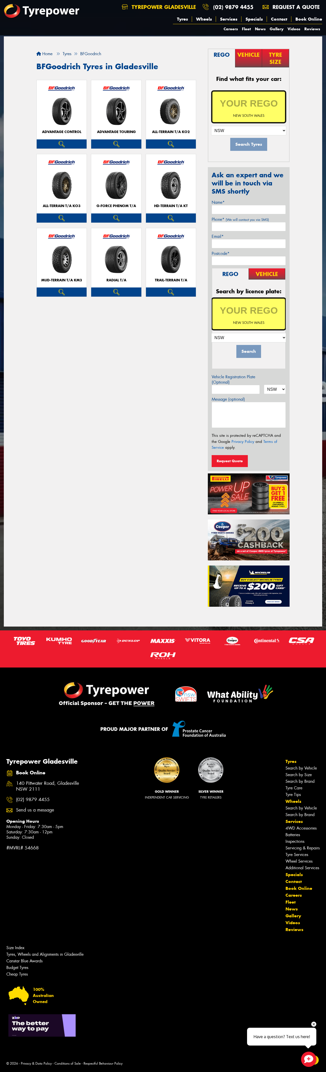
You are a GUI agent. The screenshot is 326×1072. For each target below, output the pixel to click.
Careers (231, 28)
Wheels (204, 19)
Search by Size (299, 774)
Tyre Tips (293, 794)
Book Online (308, 19)
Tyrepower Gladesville (163, 7)
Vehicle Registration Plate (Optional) (233, 379)
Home (46, 53)
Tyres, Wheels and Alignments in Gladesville (45, 954)
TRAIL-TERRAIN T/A (171, 280)
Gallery (276, 28)
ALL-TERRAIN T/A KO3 (61, 206)
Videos (294, 28)
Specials (254, 19)
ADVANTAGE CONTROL (61, 132)
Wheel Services (299, 861)
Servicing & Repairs (303, 848)
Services (228, 19)
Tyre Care (294, 788)
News (260, 28)
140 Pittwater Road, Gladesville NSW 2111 (47, 786)
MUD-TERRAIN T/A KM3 (61, 280)
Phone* (240, 219)
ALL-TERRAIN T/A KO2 (171, 132)
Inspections (295, 841)
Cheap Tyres (17, 974)
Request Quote (230, 461)
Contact (279, 19)
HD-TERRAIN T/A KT (171, 206)
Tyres (182, 19)
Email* (218, 236)
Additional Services (302, 868)
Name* (218, 202)
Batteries (293, 834)
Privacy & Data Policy (36, 1063)
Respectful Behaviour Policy (103, 1063)
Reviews (312, 28)
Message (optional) (228, 399)
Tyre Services (297, 854)
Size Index (15, 947)
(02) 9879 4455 (233, 7)
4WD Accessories (301, 828)
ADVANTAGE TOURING (116, 132)
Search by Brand (300, 781)
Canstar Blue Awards (24, 961)
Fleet (246, 28)
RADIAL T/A (116, 280)
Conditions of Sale (68, 1063)
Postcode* (220, 253)
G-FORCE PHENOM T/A (116, 206)
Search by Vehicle (301, 768)
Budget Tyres (17, 967)
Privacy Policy (243, 441)
